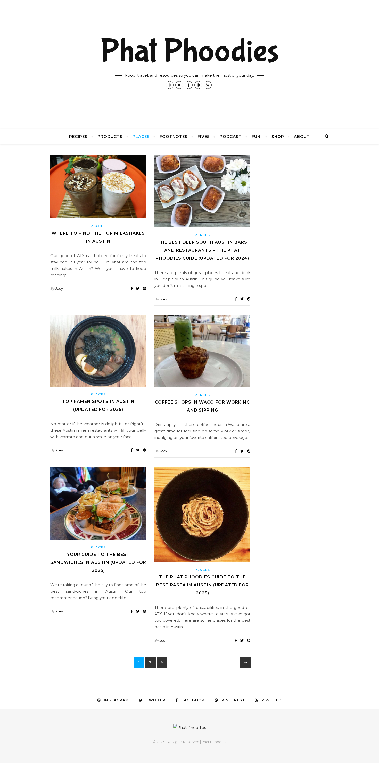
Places (141, 136)
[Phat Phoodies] (189, 727)
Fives (203, 136)
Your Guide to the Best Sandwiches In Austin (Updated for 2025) (98, 562)
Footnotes (174, 136)
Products (110, 136)
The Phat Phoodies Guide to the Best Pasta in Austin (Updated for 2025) (202, 585)
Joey (59, 288)
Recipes (78, 136)
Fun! (257, 136)
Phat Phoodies (189, 51)
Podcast (231, 136)
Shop (277, 136)
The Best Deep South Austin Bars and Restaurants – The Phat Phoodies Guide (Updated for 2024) (202, 250)
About (302, 136)
